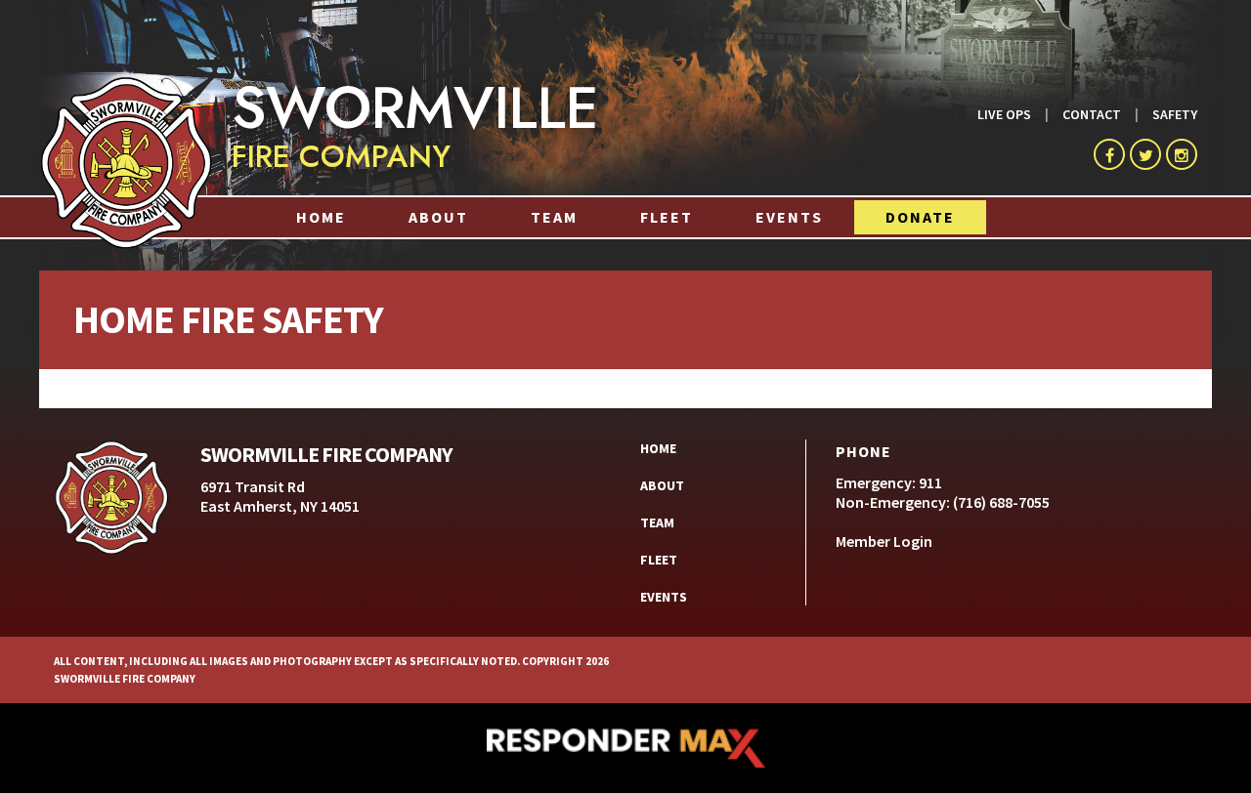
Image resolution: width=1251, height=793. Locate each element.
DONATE (920, 217)
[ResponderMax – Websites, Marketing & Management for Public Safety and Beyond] (625, 748)
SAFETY (1174, 114)
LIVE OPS (1004, 114)
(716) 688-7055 (1001, 502)
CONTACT (1091, 114)
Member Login (884, 541)
